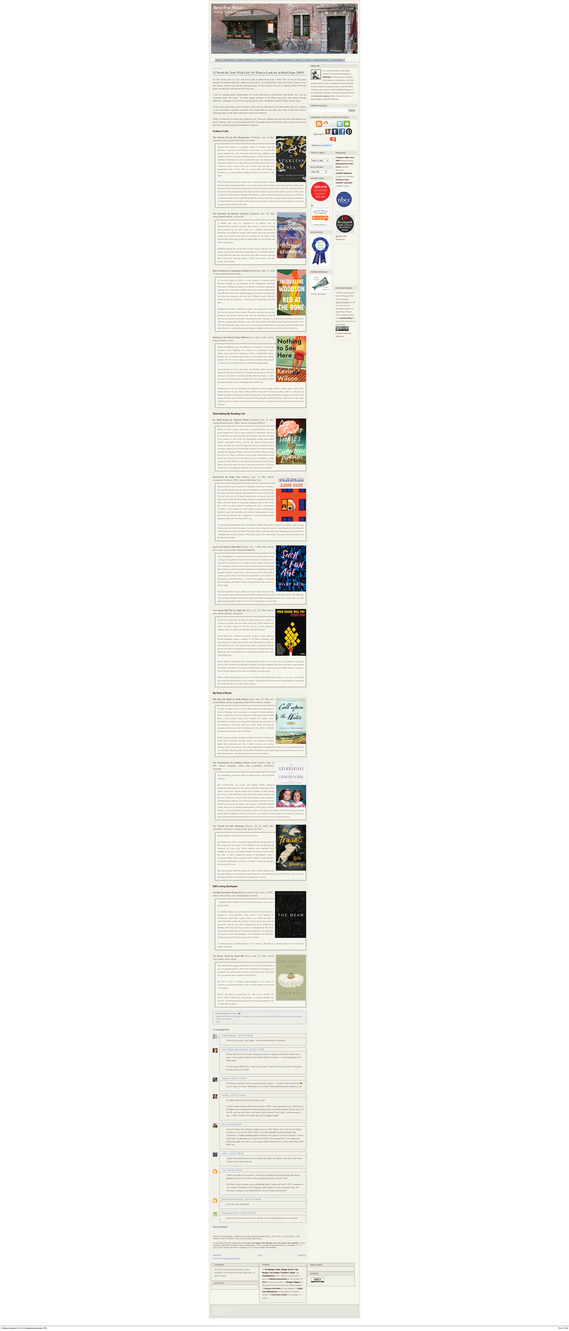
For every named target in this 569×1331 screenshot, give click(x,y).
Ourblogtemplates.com (34, 1328)
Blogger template (9, 1328)
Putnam (286, 1016)
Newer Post (217, 1255)
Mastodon (218, 1312)
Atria (223, 1016)
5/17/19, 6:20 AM (245, 1035)
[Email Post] (238, 1013)
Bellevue (229, 1016)
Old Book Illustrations (278, 1279)
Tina (224, 1170)
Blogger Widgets (293, 1282)
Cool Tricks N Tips (279, 1295)
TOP (566, 1328)
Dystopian (244, 1016)
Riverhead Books (296, 1016)
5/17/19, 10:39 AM (253, 1199)
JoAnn (224, 1153)
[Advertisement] (344, 264)
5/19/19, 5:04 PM (247, 1213)
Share (218, 1022)
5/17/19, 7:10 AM (256, 1049)
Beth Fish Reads (228, 7)
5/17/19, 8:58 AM (236, 1153)
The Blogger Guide (272, 1270)
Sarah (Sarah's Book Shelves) (235, 1049)
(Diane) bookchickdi (230, 1213)
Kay (223, 1124)
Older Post (302, 1255)
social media (316, 99)
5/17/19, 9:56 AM (234, 1170)
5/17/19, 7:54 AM (238, 1095)
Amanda (225, 1095)
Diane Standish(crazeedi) (232, 1199)
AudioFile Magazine (344, 173)
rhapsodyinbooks (229, 1035)
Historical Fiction (276, 1016)
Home (260, 1255)
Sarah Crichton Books (224, 1019)
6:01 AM (233, 1013)
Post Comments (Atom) (231, 1258)
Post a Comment (220, 1227)
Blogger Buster (287, 1270)
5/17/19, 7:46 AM (238, 1078)
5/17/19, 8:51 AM (234, 1124)
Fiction (256, 1016)
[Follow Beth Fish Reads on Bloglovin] (321, 146)
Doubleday (236, 1016)
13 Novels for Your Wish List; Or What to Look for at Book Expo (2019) (258, 72)
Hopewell (226, 1078)
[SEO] (317, 1282)
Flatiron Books (264, 1016)
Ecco (251, 1016)
